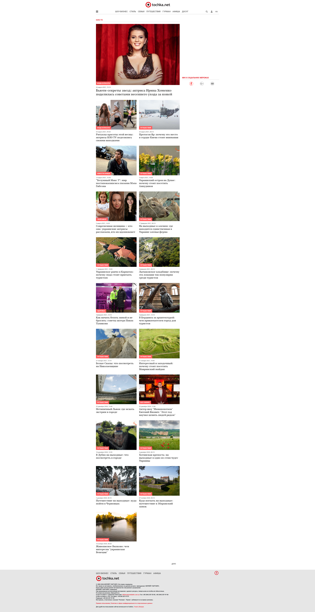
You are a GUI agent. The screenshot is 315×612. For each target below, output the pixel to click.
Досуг (185, 11)
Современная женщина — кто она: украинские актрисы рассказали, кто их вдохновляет (115, 229)
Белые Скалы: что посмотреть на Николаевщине (115, 365)
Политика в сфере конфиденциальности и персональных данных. (132, 603)
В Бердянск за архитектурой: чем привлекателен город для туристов (157, 320)
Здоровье (101, 311)
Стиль (133, 11)
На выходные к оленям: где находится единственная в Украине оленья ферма (156, 229)
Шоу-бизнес (121, 11)
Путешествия (153, 11)
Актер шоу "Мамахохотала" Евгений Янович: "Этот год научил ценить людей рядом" (157, 412)
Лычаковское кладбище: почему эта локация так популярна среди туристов (159, 274)
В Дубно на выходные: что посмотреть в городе (112, 456)
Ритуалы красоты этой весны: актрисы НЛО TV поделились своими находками (114, 137)
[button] (211, 12)
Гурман (167, 11)
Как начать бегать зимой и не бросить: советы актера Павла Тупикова (114, 320)
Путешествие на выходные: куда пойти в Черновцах (116, 502)
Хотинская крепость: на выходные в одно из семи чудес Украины (158, 457)
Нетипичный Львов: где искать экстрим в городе (115, 410)
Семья (141, 11)
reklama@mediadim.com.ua (131, 594)
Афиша (176, 11)
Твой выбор (102, 219)
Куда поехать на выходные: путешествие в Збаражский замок (156, 503)
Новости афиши (103, 173)
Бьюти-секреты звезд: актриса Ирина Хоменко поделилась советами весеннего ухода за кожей (134, 92)
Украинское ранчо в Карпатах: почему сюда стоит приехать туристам (115, 274)
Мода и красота (103, 83)
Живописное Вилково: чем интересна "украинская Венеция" (112, 549)
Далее (174, 564)
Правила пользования (103, 603)
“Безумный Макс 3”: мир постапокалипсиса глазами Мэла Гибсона (116, 183)
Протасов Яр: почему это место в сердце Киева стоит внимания (158, 136)
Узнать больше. (139, 607)
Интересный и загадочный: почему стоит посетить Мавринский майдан (156, 366)
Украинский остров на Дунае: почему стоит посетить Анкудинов (157, 183)
